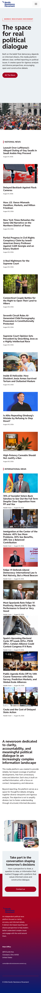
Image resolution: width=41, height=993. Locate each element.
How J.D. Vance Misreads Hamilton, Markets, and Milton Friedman (19, 205)
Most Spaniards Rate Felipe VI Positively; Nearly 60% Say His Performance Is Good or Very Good (19, 606)
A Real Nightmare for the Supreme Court (16, 262)
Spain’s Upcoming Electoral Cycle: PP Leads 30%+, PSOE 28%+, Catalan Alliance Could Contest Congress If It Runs (18, 642)
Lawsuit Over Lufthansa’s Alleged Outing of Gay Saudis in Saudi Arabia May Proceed (20, 150)
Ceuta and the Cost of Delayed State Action (19, 711)
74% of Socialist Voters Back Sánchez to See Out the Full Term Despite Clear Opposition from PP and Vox (20, 500)
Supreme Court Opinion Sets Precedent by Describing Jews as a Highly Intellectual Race (20, 338)
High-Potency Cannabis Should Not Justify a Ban (19, 457)
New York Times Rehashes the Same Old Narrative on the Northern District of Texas (19, 223)
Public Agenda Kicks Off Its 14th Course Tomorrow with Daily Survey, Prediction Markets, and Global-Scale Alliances (20, 678)
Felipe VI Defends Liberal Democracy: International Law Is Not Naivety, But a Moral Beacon (20, 572)
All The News (10, 75)
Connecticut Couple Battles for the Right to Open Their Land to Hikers (20, 300)
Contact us (20, 889)
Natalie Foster (7, 508)
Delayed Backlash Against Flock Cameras (20, 189)
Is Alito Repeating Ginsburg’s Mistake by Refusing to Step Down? (18, 418)
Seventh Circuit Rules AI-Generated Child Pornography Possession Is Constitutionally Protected (19, 319)
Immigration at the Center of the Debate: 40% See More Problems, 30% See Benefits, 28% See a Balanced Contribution (20, 537)
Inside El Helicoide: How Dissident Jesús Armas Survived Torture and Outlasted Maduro (19, 378)
